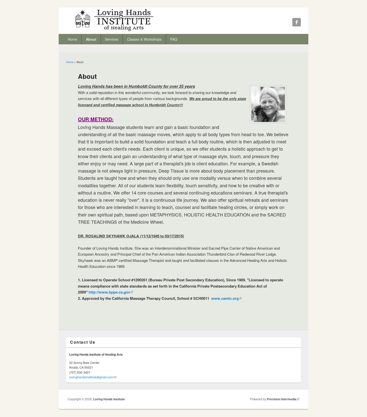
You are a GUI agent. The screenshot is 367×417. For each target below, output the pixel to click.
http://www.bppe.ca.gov (111, 292)
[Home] (114, 30)
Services (111, 39)
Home (72, 39)
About (91, 39)
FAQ (173, 39)
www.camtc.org (226, 298)
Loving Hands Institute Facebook (296, 22)
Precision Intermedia (283, 399)
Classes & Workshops (144, 39)
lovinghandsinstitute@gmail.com (92, 377)
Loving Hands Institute (109, 399)
